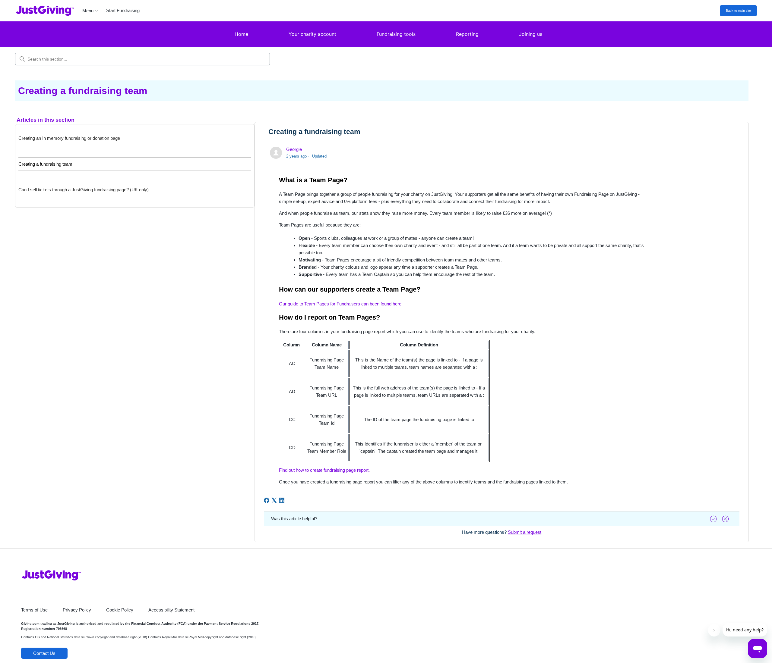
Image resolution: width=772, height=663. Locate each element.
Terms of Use (34, 609)
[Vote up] (714, 519)
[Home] (40, 10)
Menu (87, 10)
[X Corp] (274, 500)
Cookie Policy (119, 609)
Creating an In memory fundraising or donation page (69, 138)
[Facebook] (266, 500)
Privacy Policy (77, 609)
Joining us (530, 34)
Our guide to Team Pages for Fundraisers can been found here (340, 303)
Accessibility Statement (171, 609)
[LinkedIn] (281, 500)
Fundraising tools (396, 34)
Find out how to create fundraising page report (324, 470)
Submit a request (524, 532)
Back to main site (738, 10)
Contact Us (44, 653)
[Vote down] (726, 519)
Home (241, 34)
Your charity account (312, 34)
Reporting (467, 34)
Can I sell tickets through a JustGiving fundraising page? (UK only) (83, 189)
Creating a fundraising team (45, 164)
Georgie (294, 149)
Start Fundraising (123, 10)
